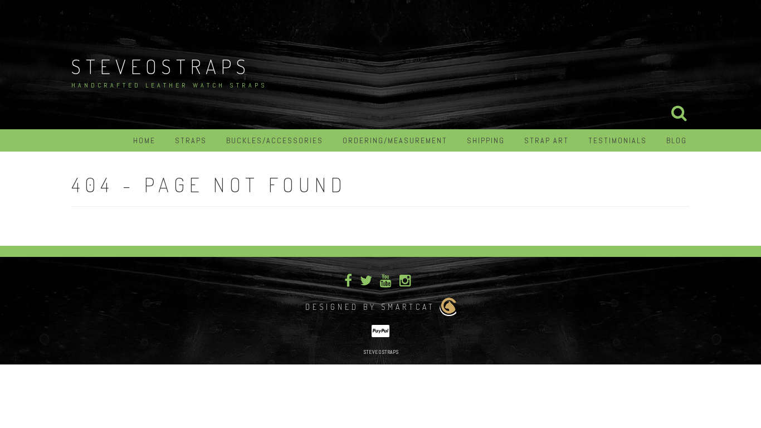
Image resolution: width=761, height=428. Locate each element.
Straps (191, 140)
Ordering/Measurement (395, 140)
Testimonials (617, 140)
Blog (676, 140)
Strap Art (546, 140)
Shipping (486, 140)
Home (144, 140)
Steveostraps (161, 66)
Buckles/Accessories (274, 140)
